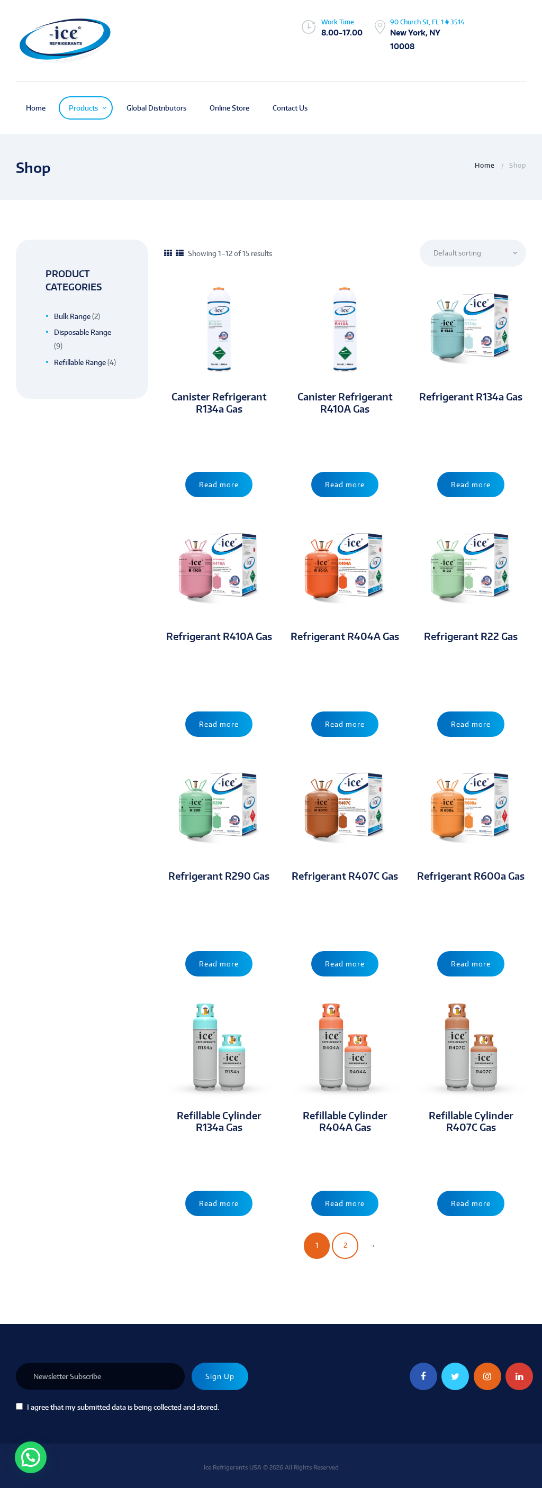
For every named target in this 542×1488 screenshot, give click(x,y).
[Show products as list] (180, 253)
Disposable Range (82, 332)
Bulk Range (72, 316)
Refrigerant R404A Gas (345, 636)
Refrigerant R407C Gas (345, 876)
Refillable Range (80, 362)
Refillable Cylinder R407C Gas (471, 1122)
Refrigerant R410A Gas (219, 636)
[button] (31, 1457)
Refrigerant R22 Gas (471, 636)
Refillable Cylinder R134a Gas (219, 1122)
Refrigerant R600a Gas (471, 876)
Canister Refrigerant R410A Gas (345, 403)
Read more (219, 484)
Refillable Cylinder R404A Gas (345, 1122)
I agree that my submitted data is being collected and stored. (123, 1407)
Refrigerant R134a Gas (470, 397)
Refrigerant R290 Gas (218, 876)
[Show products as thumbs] (168, 253)
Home (485, 165)
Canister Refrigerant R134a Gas (219, 403)
